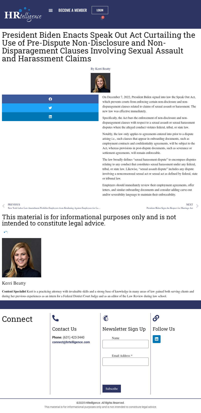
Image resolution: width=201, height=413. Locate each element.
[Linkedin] (157, 339)
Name (115, 337)
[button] (50, 10)
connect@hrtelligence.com (71, 342)
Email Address (122, 355)
